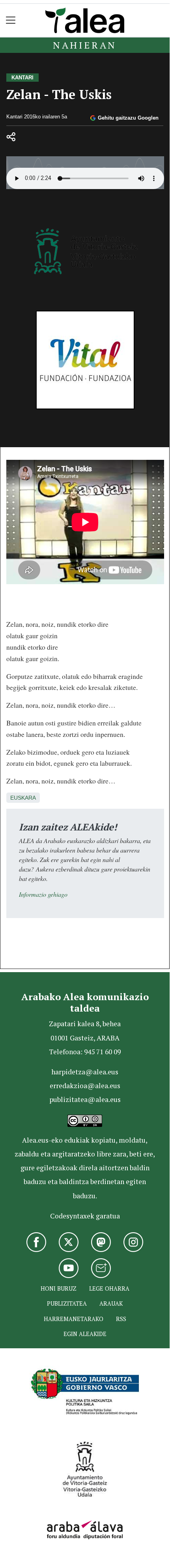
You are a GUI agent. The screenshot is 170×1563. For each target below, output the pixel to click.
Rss (121, 1319)
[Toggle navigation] (10, 20)
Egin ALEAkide (85, 1334)
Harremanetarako (73, 1319)
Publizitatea (67, 1303)
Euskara (23, 798)
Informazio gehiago (43, 894)
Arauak (111, 1303)
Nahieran (85, 45)
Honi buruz (59, 1288)
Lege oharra (109, 1288)
